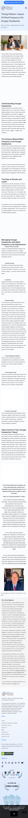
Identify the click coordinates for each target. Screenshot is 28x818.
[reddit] (12, 763)
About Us (4, 727)
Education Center (6, 725)
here (2, 294)
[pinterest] (19, 763)
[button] (26, 7)
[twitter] (6, 763)
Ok (14, 814)
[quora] (16, 763)
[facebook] (2, 763)
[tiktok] (2, 766)
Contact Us (5, 732)
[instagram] (9, 763)
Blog (3, 729)
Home (3, 720)
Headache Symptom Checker (9, 723)
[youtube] (22, 763)
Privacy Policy (5, 734)
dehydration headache (14, 286)
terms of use (8, 808)
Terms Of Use (5, 736)
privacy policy (17, 808)
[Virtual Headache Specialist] (7, 7)
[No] (24, 812)
